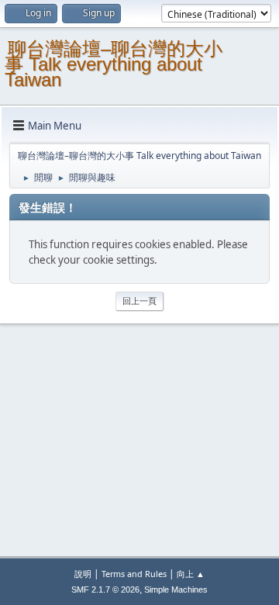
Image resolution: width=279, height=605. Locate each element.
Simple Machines (176, 589)
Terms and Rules (134, 573)
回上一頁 (139, 300)
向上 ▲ (191, 573)
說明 (82, 573)
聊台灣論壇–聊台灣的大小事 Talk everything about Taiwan (113, 64)
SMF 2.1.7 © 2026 (105, 589)
